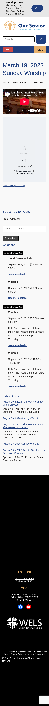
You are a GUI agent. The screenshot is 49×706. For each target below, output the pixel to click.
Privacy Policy (16, 654)
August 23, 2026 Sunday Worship (21, 443)
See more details (17, 274)
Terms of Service (34, 654)
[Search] (41, 39)
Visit (37, 8)
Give (40, 50)
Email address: (11, 219)
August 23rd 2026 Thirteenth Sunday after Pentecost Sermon (23, 426)
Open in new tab (25, 173)
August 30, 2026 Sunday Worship (21, 418)
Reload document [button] (23, 171)
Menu (7, 50)
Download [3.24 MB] (14, 185)
